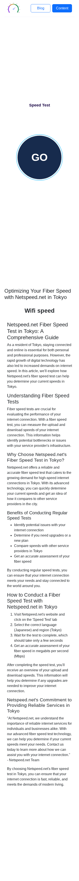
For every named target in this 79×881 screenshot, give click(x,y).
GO (39, 157)
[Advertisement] (39, 61)
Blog (40, 8)
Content (62, 8)
